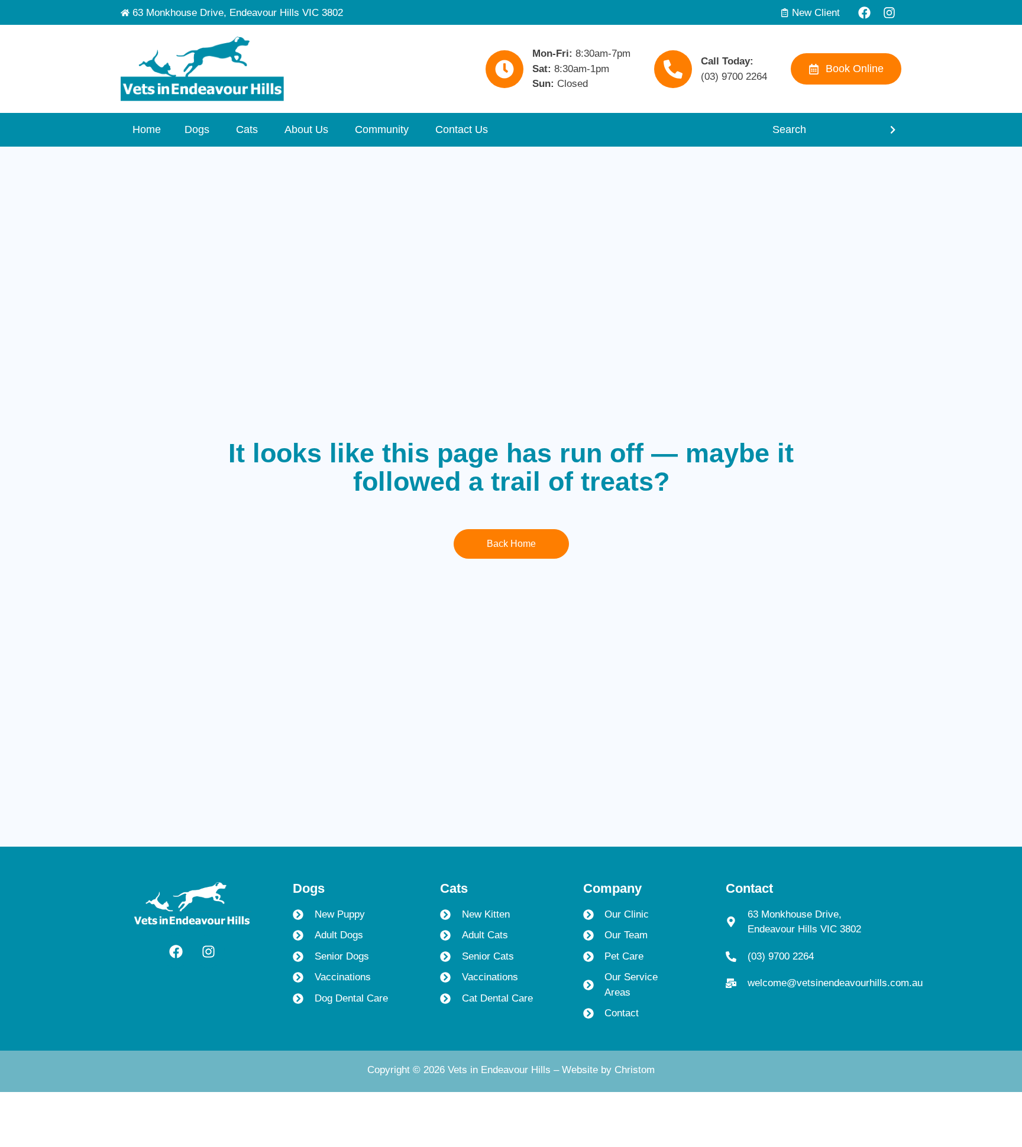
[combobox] (821, 130)
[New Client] (784, 12)
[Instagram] (889, 12)
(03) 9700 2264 (734, 76)
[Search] (891, 130)
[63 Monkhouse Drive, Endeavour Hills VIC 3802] (125, 12)
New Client (816, 12)
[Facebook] (864, 12)
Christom (635, 1069)
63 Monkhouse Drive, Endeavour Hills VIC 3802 (237, 12)
